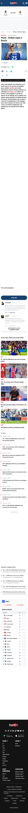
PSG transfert (19, 795)
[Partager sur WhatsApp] (12, 67)
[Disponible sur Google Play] (8, 735)
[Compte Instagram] (11, 731)
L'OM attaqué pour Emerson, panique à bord (14, 481)
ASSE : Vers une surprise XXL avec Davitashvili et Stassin (13, 489)
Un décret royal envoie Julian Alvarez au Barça (14, 498)
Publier (14, 298)
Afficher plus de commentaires (14, 328)
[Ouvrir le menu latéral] (1, 3)
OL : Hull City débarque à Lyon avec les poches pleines (13, 439)
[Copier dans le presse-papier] (2, 75)
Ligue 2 (11, 91)
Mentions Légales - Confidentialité (14, 786)
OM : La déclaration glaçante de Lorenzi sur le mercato (12, 506)
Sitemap (14, 803)
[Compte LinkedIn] (13, 731)
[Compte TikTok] (16, 731)
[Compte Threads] (23, 731)
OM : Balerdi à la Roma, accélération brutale (14, 464)
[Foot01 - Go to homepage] (14, 725)
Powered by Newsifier (14, 807)
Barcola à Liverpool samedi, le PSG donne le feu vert (13, 456)
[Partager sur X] (6, 71)
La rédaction (10, 795)
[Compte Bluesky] (21, 731)
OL (2, 357)
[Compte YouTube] (18, 731)
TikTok (14, 800)
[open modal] (26, 3)
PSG (13, 88)
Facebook (22, 800)
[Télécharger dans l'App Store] (19, 735)
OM (2, 425)
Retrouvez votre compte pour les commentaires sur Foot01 (14, 792)
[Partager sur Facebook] (2, 71)
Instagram (7, 800)
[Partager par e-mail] (6, 75)
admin (6, 63)
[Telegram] (11, 71)
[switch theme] (23, 3)
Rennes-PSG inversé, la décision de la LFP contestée (14, 473)
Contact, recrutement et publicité (14, 789)
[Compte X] (6, 731)
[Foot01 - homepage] (14, 3)
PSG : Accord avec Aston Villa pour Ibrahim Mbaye (13, 448)
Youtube (24, 798)
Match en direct (14, 798)
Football (5, 798)
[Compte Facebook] (8, 731)
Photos (3, 35)
